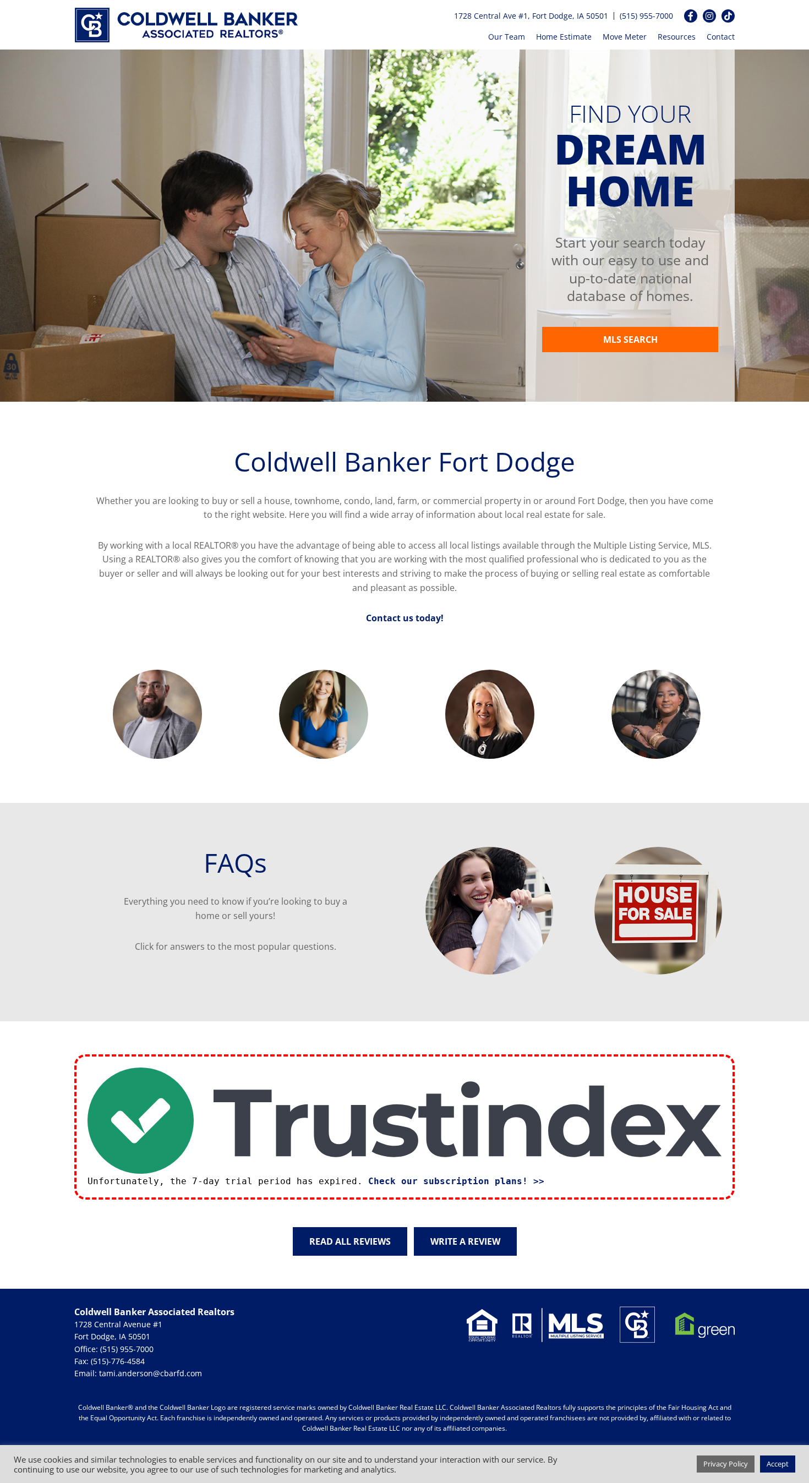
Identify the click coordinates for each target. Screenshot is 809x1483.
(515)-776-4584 (118, 1361)
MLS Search (630, 339)
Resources (677, 36)
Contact (721, 36)
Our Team (506, 36)
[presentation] (67, 714)
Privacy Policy (725, 1464)
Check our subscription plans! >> (456, 1181)
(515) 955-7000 (646, 15)
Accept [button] (778, 1464)
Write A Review (465, 1241)
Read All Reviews (350, 1241)
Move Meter (625, 36)
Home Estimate (564, 36)
